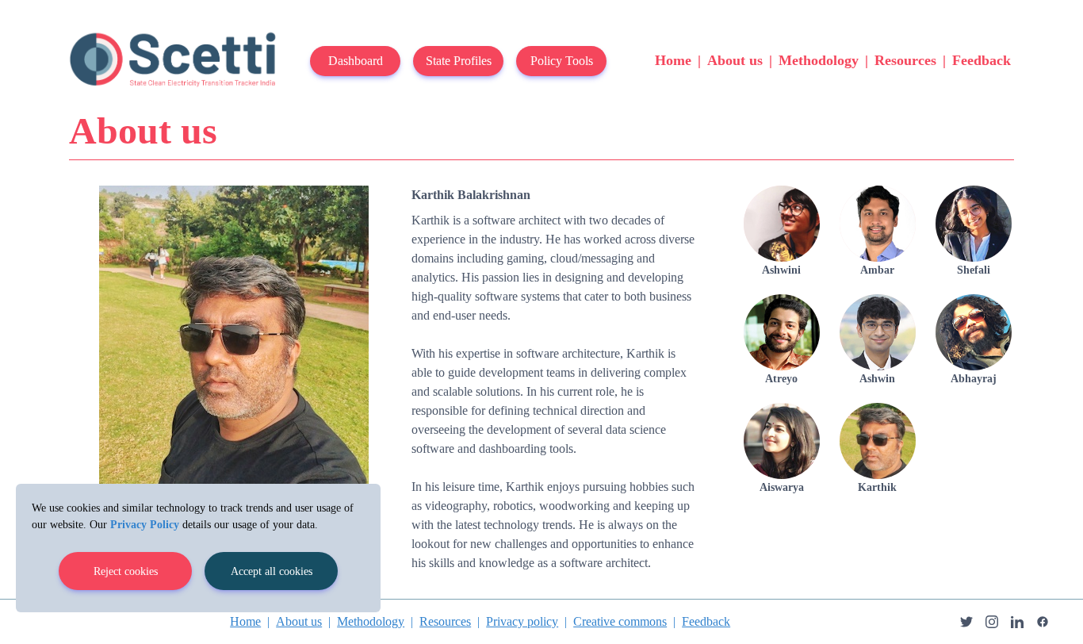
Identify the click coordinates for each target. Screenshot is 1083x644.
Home (673, 60)
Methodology (819, 60)
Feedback (981, 60)
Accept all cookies (271, 571)
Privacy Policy (144, 525)
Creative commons (620, 621)
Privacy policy (522, 621)
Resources (905, 60)
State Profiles (459, 60)
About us (735, 60)
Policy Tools (561, 60)
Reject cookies (126, 571)
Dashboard (355, 60)
